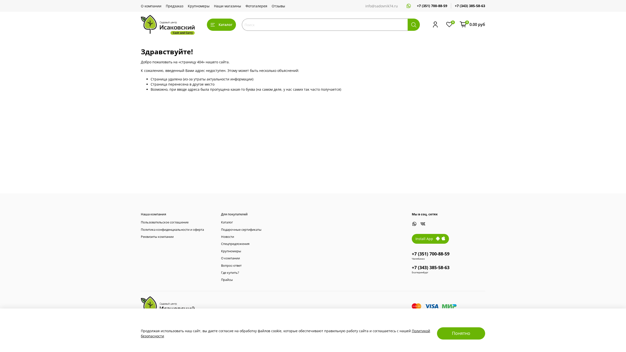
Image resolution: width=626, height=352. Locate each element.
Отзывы (278, 6)
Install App (425, 238)
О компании (151, 6)
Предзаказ (174, 6)
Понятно (461, 333)
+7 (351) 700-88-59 (432, 5)
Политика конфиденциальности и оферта (172, 230)
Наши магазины (227, 6)
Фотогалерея (256, 6)
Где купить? (230, 273)
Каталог (225, 24)
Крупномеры (199, 6)
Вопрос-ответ (231, 266)
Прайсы (227, 280)
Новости (227, 237)
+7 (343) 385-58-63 (470, 5)
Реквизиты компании (157, 237)
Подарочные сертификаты (241, 230)
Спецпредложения (235, 244)
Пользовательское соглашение (165, 222)
